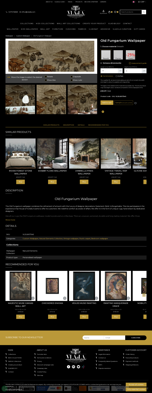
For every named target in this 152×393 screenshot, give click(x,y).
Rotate (50, 77)
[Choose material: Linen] (130, 54)
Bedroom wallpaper (99, 239)
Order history (130, 354)
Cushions (71, 29)
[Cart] (110, 12)
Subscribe (135, 338)
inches (120, 76)
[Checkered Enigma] (52, 286)
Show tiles (51, 80)
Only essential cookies (136, 389)
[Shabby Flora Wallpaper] (52, 153)
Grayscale (77, 77)
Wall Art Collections (68, 23)
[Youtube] (78, 366)
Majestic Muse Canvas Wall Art (20, 304)
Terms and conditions (44, 358)
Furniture (57, 29)
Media (70, 2)
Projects (78, 2)
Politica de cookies (77, 384)
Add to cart (107, 103)
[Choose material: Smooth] (106, 54)
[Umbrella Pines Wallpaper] (84, 153)
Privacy (39, 361)
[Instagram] (73, 366)
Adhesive (105, 29)
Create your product (94, 23)
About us (49, 2)
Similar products (51, 125)
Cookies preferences (14, 389)
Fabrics (82, 29)
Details (81, 125)
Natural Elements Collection (51, 239)
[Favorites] (116, 12)
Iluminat (93, 29)
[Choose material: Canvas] (118, 54)
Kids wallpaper (29, 29)
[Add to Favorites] (135, 103)
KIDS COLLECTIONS (45, 23)
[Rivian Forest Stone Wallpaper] (20, 153)
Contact (127, 23)
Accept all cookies (136, 385)
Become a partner (91, 2)
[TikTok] (83, 366)
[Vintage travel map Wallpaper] (116, 153)
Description (68, 125)
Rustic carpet (84, 239)
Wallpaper (13, 29)
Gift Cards (139, 29)
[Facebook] (68, 366)
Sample (123, 103)
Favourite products (132, 358)
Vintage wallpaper (71, 239)
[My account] (103, 12)
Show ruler (77, 80)
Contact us (102, 358)
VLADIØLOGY (114, 23)
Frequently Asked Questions (107, 361)
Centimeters (108, 76)
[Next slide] (144, 161)
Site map (40, 375)
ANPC (100, 365)
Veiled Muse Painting (84, 303)
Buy (20, 182)
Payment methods (132, 361)
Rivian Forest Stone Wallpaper (20, 172)
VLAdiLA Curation (122, 29)
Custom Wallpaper (23, 36)
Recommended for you (98, 125)
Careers (103, 2)
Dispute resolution (104, 368)
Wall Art (45, 29)
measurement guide (139, 63)
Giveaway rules (42, 368)
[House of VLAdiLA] (76, 12)
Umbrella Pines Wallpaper (84, 172)
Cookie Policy (41, 372)
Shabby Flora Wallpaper (52, 171)
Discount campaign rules (45, 365)
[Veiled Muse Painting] (84, 286)
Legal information (104, 354)
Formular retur (42, 354)
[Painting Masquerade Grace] (116, 286)
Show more (10, 220)
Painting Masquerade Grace (116, 304)
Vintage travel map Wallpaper (116, 172)
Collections (27, 23)
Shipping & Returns (132, 365)
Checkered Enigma (52, 303)
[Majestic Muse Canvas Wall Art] (20, 286)
